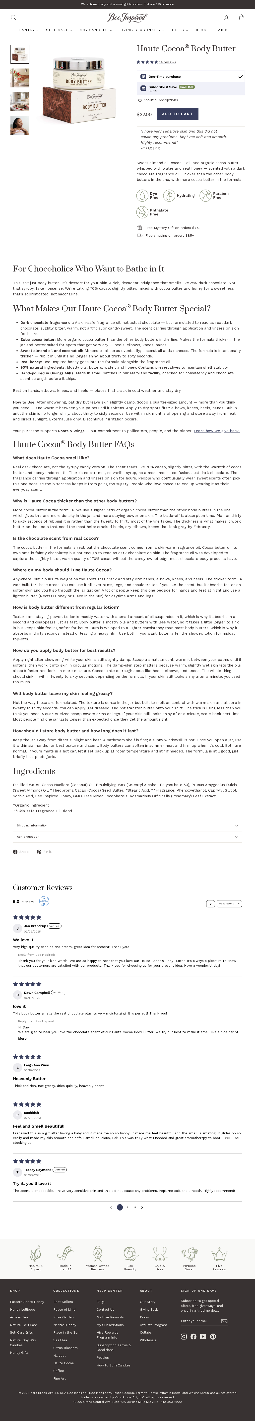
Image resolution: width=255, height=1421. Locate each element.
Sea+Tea (60, 1340)
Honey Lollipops (23, 1309)
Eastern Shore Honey (27, 1302)
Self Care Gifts (21, 1332)
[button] (148, 62)
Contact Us (105, 1309)
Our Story (147, 1302)
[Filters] (210, 903)
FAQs (101, 1302)
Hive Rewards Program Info (107, 1335)
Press (144, 1317)
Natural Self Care (23, 1325)
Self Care (58, 30)
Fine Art (59, 1378)
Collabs (146, 1332)
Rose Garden (63, 1317)
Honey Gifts (19, 1352)
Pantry (27, 30)
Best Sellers (63, 1302)
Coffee (58, 1371)
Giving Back (149, 1309)
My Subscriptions (110, 1325)
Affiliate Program (153, 1325)
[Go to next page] (143, 1207)
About (225, 30)
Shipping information (32, 825)
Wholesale (148, 1340)
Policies (103, 1357)
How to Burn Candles (113, 1365)
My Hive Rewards (110, 1317)
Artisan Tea (19, 1317)
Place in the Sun (66, 1332)
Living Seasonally (141, 30)
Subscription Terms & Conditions (114, 1347)
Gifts (179, 30)
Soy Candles (95, 30)
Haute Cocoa (63, 1363)
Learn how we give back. (217, 431)
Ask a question (28, 836)
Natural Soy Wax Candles (23, 1342)
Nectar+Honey (64, 1325)
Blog (202, 30)
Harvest (59, 1355)
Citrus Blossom (65, 1348)
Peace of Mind (64, 1309)
